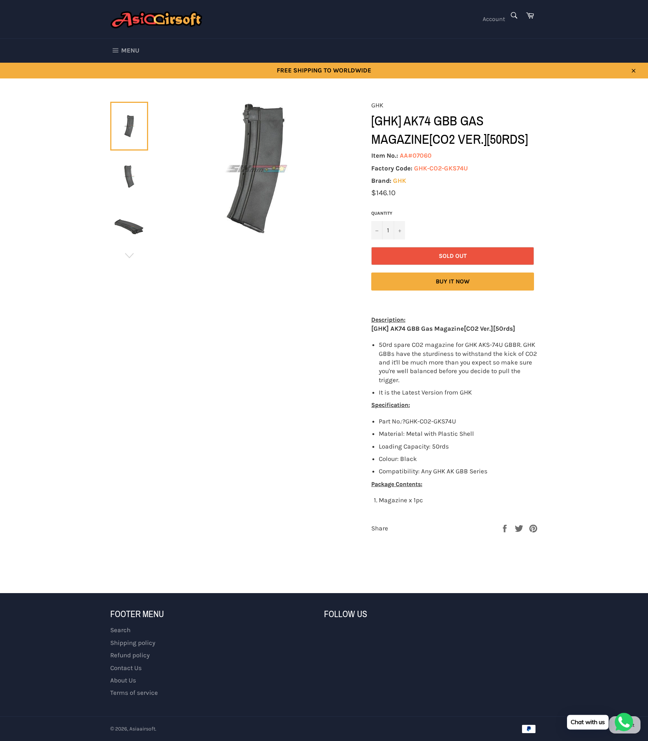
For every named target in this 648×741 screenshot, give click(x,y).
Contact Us (126, 668)
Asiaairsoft (142, 729)
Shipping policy (132, 642)
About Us (123, 680)
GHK (399, 180)
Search (120, 630)
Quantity (381, 213)
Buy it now (453, 281)
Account (494, 19)
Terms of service (134, 692)
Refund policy (130, 655)
